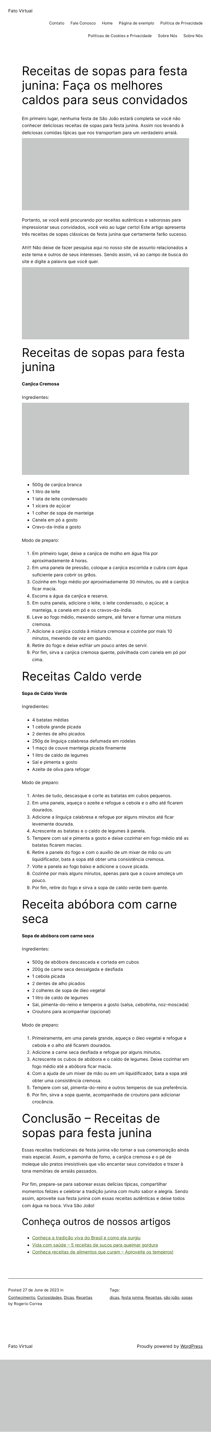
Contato (56, 23)
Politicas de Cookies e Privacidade (120, 35)
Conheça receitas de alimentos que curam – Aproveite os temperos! (102, 1252)
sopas (186, 1297)
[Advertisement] (105, 174)
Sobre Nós (167, 35)
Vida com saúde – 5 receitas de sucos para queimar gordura (95, 1245)
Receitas (84, 1297)
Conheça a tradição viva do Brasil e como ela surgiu (86, 1237)
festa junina (132, 1297)
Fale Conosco (83, 23)
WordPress (191, 1346)
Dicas (69, 1297)
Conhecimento (21, 1297)
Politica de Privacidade (181, 23)
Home (107, 23)
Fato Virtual (20, 10)
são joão (171, 1297)
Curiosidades (49, 1297)
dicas (114, 1297)
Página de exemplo (136, 23)
